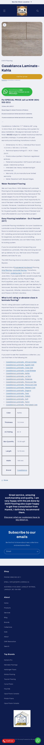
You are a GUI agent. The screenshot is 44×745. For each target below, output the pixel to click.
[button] (4, 10)
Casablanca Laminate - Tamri (18, 402)
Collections (8, 627)
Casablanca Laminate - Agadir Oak (20, 365)
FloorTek (7, 689)
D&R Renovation (10, 641)
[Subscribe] (37, 551)
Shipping (4, 80)
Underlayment (16, 273)
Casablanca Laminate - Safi (17, 399)
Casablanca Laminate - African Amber (21, 362)
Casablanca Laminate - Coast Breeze (21, 370)
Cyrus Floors (8, 684)
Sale (5, 632)
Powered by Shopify (29, 739)
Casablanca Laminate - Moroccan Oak (21, 385)
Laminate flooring (20, 270)
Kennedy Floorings (10, 665)
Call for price (22, 76)
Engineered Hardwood (23, 267)
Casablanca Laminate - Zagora (18, 390)
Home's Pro (8, 660)
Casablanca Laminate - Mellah (18, 396)
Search (6, 646)
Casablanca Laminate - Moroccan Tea (21, 382)
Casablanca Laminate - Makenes (19, 379)
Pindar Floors (9, 698)
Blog (5, 617)
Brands (6, 622)
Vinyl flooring (7, 270)
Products (7, 608)
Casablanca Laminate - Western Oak (20, 387)
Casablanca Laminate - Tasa (17, 393)
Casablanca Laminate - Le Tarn (18, 376)
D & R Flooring (18, 739)
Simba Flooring (9, 674)
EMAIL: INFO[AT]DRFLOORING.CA (16, 582)
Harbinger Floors (10, 669)
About (6, 637)
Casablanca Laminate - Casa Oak (19, 368)
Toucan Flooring (10, 679)
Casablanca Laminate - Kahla (18, 373)
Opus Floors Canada (11, 693)
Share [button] (6, 480)
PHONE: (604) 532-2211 (12, 577)
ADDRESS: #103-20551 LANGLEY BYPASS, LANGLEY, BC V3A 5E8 (20, 588)
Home (6, 603)
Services (7, 612)
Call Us (9, 741)
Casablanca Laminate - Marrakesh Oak (21, 405)
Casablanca (22, 470)
